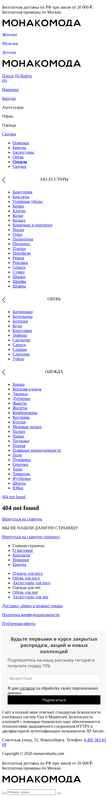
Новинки (10, 89)
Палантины (23, 239)
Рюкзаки (20, 262)
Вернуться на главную (22, 519)
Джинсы (20, 394)
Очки (17, 234)
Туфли (18, 359)
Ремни (18, 258)
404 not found (13, 497)
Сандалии (21, 340)
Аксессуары (23, 152)
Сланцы (20, 349)
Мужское (10, 43)
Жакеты (20, 403)
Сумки (19, 272)
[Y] (4, 793)
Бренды (9, 98)
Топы (17, 469)
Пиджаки (21, 441)
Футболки (22, 478)
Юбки (18, 488)
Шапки (19, 276)
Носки (18, 229)
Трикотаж (21, 474)
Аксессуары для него (31, 583)
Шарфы (19, 281)
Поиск (8, 76)
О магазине (23, 550)
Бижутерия (22, 192)
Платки (19, 248)
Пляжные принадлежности (37, 450)
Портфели (22, 253)
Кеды (17, 326)
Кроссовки (22, 330)
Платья (19, 445)
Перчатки (21, 244)
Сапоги (19, 344)
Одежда (20, 161)
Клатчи (19, 211)
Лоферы (20, 335)
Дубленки (21, 398)
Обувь (18, 157)
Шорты (19, 483)
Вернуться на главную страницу (31, 537)
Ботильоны (23, 316)
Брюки (19, 384)
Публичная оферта (18, 623)
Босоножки (23, 311)
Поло (17, 455)
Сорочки (20, 464)
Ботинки (20, 321)
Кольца (19, 220)
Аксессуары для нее (30, 597)
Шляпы (19, 286)
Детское (9, 52)
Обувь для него (26, 578)
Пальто (19, 431)
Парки (18, 436)
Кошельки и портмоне (32, 225)
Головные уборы (27, 201)
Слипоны (21, 354)
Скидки (9, 134)
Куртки (19, 422)
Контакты (21, 555)
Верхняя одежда (27, 389)
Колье (18, 215)
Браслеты (21, 196)
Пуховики (22, 459)
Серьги (19, 267)
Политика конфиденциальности (31, 614)
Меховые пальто (27, 427)
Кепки (18, 206)
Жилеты (20, 408)
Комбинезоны (25, 412)
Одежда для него (28, 573)
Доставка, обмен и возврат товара (32, 606)
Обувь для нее (25, 592)
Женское (9, 34)
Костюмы (21, 417)
